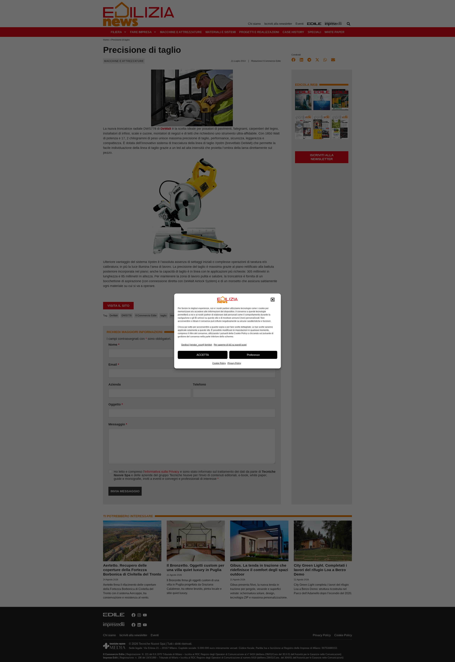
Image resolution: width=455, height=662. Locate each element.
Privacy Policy (234, 363)
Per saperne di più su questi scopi (230, 345)
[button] (272, 300)
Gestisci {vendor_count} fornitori (196, 345)
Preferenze (253, 354)
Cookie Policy (219, 363)
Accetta (203, 354)
